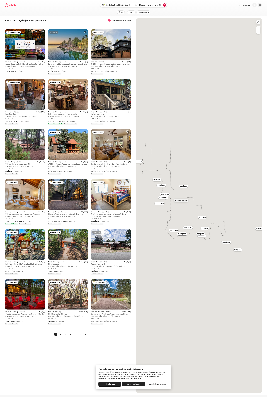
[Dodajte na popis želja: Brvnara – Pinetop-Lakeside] (42, 32)
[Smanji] (258, 32)
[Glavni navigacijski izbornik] (260, 5)
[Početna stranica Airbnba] (10, 5)
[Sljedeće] (85, 334)
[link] (50, 334)
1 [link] (55, 334)
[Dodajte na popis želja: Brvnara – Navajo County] (85, 182)
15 (80, 334)
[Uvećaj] (258, 28)
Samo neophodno (133, 384)
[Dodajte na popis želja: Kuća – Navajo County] (42, 132)
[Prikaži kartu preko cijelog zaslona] (258, 22)
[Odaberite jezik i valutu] (254, 5)
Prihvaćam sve (110, 384)
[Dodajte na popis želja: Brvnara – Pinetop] (85, 282)
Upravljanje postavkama (157, 384)
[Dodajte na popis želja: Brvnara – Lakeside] (42, 82)
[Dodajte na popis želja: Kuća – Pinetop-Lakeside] (128, 82)
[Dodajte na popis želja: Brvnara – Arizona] (128, 32)
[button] (9, 71)
